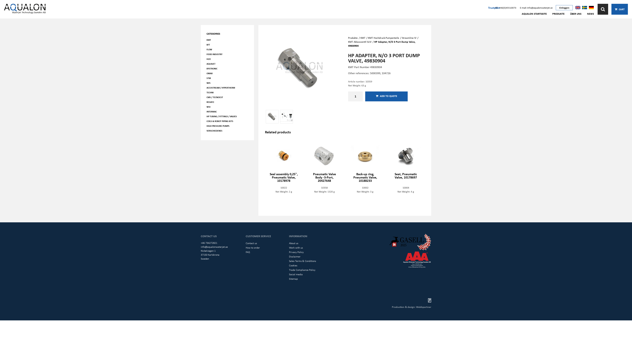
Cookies (293, 265)
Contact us (251, 243)
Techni (210, 92)
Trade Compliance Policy (302, 270)
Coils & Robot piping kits (220, 121)
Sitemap (293, 279)
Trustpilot (494, 8)
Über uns (575, 13)
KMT (209, 39)
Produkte (558, 13)
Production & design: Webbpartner (411, 307)
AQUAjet (211, 63)
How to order (253, 247)
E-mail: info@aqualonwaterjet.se (536, 7)
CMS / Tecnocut (215, 97)
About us (293, 243)
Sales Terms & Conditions (302, 261)
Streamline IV (409, 38)
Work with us (296, 247)
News (590, 13)
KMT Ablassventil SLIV (359, 42)
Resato (210, 102)
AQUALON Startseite (534, 13)
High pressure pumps (218, 125)
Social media (296, 274)
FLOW (209, 49)
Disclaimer (295, 256)
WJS (209, 82)
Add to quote (388, 96)
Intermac (212, 111)
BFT (208, 44)
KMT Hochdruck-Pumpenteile (383, 38)
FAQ (248, 252)
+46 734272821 (209, 243)
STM (209, 78)
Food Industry (214, 54)
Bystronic (212, 68)
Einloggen (564, 7)
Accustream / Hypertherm (221, 87)
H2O (209, 58)
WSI (209, 106)
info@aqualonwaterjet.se (214, 247)
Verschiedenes (214, 130)
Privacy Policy (296, 252)
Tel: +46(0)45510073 (505, 7)
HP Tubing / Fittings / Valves (222, 116)
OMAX (210, 73)
